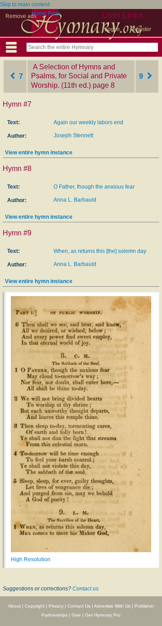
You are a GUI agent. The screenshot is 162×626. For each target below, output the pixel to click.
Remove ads (20, 16)
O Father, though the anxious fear (94, 187)
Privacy (56, 605)
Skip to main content (25, 4)
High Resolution (30, 559)
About (14, 605)
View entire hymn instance (38, 152)
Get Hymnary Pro (103, 614)
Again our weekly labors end (88, 122)
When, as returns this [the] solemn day (100, 251)
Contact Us (79, 605)
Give (76, 614)
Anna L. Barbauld (75, 200)
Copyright (35, 605)
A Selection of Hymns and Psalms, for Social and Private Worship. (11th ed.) (79, 76)
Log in (112, 29)
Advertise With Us (112, 605)
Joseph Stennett (73, 135)
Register (140, 29)
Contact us (85, 588)
